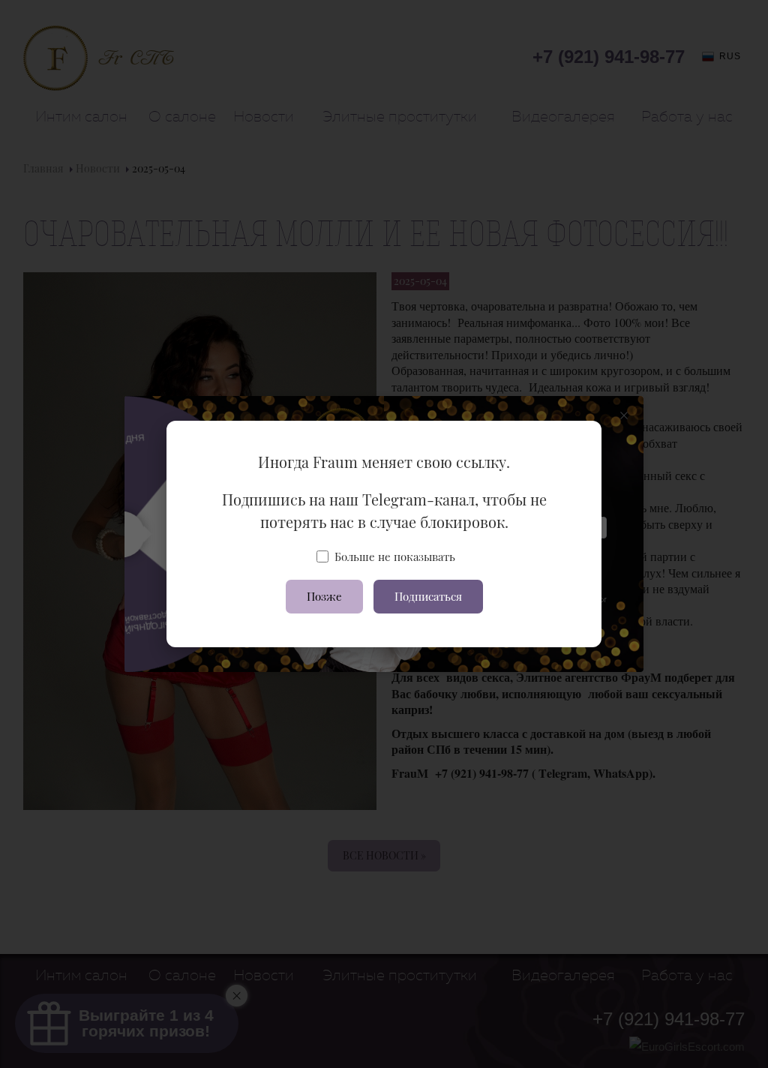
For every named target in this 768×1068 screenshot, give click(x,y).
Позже (324, 596)
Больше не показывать (394, 556)
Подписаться (428, 596)
